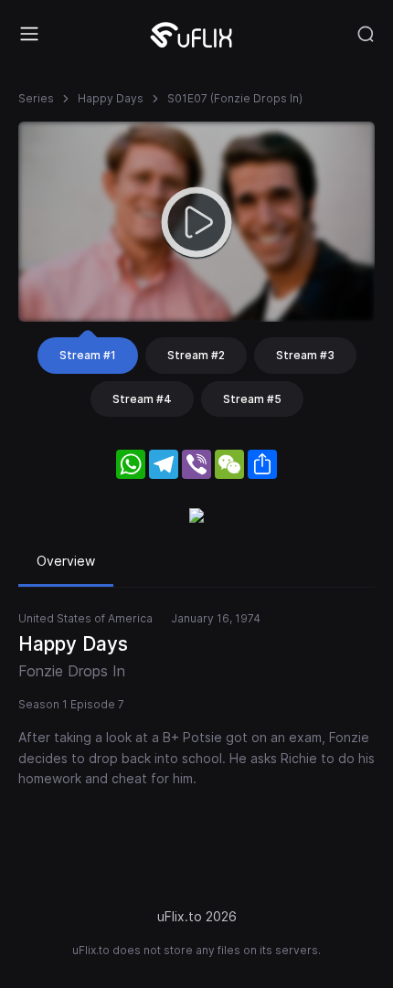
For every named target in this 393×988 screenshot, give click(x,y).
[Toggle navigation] (29, 34)
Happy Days (110, 98)
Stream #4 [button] (142, 399)
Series (36, 98)
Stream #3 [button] (305, 355)
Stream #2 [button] (196, 355)
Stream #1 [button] (87, 355)
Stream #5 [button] (252, 399)
